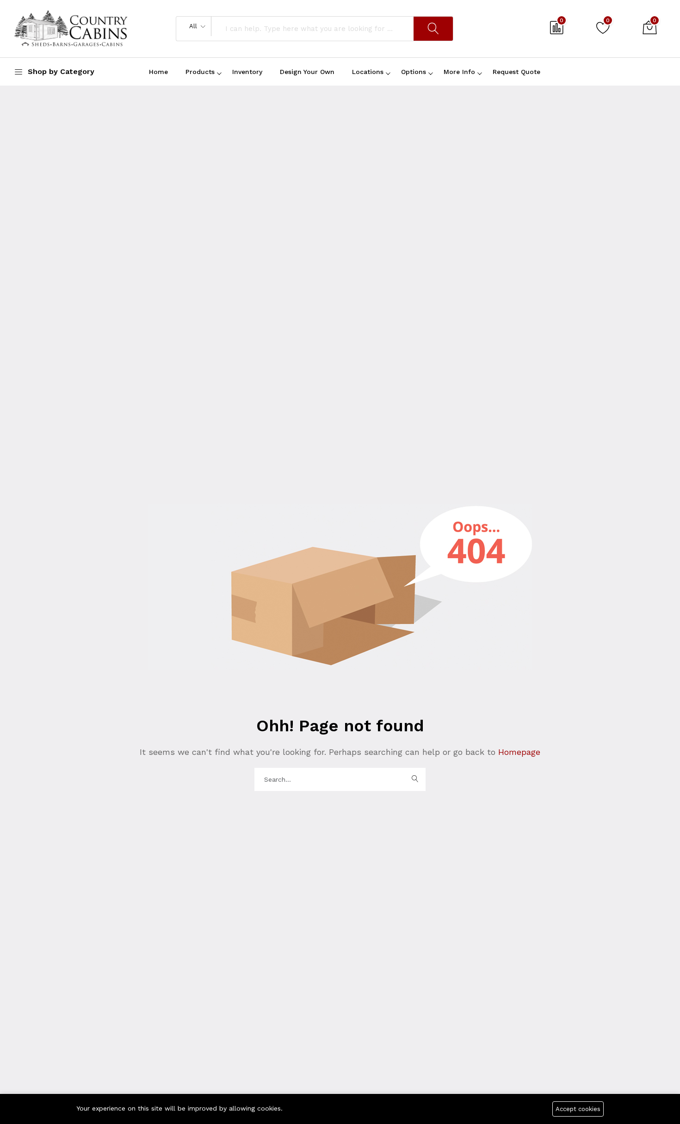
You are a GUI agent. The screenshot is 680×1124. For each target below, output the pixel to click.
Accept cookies (578, 1108)
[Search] (433, 29)
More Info (459, 71)
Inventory (247, 71)
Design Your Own (307, 71)
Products (200, 71)
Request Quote (516, 71)
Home (158, 71)
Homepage (517, 752)
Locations (367, 71)
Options (413, 71)
